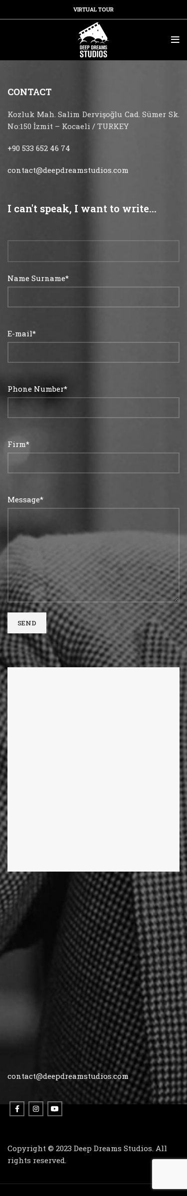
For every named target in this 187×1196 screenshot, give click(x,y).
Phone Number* (37, 389)
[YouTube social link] (54, 1108)
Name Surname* (38, 278)
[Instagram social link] (35, 1108)
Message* (25, 499)
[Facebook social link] (16, 1108)
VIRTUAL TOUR (93, 9)
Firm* (18, 444)
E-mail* (21, 333)
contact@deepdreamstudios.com (68, 170)
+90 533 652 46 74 (38, 148)
